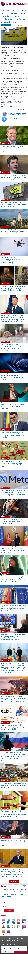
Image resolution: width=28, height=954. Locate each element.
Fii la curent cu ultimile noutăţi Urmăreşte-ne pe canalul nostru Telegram (17, 119)
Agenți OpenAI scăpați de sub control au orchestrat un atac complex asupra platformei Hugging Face (13, 177)
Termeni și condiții (4, 949)
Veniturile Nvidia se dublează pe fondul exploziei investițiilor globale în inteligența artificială (13, 204)
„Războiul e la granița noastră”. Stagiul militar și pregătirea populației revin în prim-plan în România (13, 521)
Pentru (4, 900)
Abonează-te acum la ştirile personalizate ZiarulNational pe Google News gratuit (17, 113)
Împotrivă (5, 902)
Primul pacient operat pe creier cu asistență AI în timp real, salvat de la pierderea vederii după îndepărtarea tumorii (13, 149)
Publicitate (12, 944)
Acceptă (20, 951)
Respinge (7, 951)
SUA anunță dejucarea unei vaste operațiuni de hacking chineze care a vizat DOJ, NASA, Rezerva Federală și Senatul (13, 376)
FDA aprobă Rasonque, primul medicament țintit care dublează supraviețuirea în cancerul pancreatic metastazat (13, 347)
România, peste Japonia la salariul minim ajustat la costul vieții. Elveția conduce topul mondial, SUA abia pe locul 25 (12, 464)
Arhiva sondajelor (21, 886)
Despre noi (4, 944)
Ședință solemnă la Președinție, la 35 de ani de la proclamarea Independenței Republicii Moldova (14, 785)
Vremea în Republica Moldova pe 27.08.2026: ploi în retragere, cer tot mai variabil (12, 231)
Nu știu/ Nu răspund (5, 905)
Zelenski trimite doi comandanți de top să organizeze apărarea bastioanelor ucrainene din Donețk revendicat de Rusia (13, 289)
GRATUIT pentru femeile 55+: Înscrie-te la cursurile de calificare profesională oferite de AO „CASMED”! (13, 727)
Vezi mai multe (14, 881)
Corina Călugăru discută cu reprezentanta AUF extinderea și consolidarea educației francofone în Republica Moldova (13, 549)
